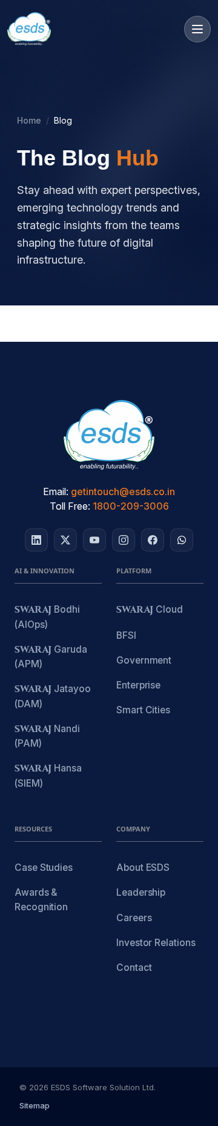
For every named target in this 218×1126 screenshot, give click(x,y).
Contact (133, 967)
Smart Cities (143, 710)
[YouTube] (94, 539)
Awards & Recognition (41, 899)
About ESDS (143, 867)
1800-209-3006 (131, 506)
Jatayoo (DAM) (53, 696)
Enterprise (138, 685)
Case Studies (44, 867)
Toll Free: (70, 506)
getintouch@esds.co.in (123, 491)
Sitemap (34, 1105)
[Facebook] (152, 539)
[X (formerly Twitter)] (65, 539)
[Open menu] (197, 29)
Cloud (149, 610)
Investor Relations (156, 942)
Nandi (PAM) (47, 736)
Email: (55, 491)
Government (143, 660)
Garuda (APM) (51, 657)
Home (29, 120)
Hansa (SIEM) (48, 775)
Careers (133, 918)
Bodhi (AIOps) (47, 617)
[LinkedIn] (36, 539)
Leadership (140, 892)
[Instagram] (123, 539)
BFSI (126, 635)
